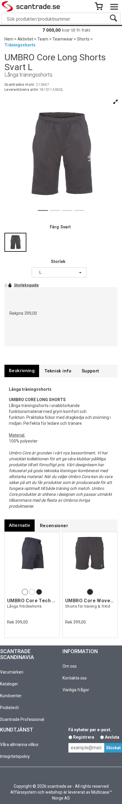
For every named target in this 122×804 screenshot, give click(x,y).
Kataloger (9, 684)
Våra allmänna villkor (19, 744)
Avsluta (112, 737)
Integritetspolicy (15, 756)
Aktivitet (25, 39)
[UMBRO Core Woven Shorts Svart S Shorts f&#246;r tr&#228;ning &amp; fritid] (90, 561)
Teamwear (62, 39)
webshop (53, 792)
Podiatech (9, 707)
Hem (8, 39)
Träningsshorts (20, 45)
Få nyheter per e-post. (89, 729)
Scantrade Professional (22, 719)
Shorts (83, 39)
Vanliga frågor (75, 689)
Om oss (69, 666)
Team (42, 39)
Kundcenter (11, 695)
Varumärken (11, 672)
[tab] (21, 371)
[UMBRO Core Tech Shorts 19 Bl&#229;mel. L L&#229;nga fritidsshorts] (32, 561)
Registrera (83, 737)
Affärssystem (23, 792)
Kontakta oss (74, 678)
